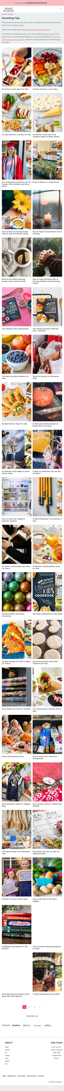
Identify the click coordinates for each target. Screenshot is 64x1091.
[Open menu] (60, 9)
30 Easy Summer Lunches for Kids (16, 135)
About (4, 1076)
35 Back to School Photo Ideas (15, 899)
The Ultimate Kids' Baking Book (15, 329)
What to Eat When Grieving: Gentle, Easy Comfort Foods (13, 280)
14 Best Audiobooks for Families (46, 994)
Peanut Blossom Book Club (57, 1051)
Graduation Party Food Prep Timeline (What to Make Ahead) (46, 136)
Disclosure (41, 1076)
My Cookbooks (7, 1055)
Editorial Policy (12, 1076)
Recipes (10, 14)
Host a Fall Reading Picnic (13, 756)
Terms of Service (32, 1076)
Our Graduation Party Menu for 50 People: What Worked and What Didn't (16, 184)
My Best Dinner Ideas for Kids (14, 424)
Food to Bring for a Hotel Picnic (46, 182)
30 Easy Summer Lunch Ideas (45, 89)
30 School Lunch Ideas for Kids (15, 89)
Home (4, 14)
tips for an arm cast (48, 34)
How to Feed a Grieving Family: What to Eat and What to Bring (15, 233)
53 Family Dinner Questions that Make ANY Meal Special (15, 995)
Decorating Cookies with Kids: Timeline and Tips (45, 662)
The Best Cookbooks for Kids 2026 (47, 614)
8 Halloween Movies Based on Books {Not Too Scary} (45, 425)
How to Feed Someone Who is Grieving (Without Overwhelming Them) (46, 281)
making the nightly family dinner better (36, 30)
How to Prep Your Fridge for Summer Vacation (13, 520)
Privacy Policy (21, 1076)
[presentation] (16, 67)
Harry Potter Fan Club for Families (16, 709)
